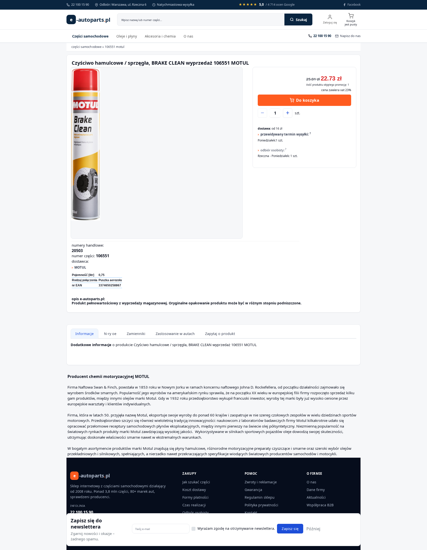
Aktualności (316, 497)
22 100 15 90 (81, 512)
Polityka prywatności (261, 505)
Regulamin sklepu (260, 497)
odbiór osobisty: (273, 150)
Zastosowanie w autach (175, 333)
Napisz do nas (350, 36)
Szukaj (301, 19)
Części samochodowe (90, 36)
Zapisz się (290, 528)
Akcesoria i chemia (160, 36)
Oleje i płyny (126, 36)
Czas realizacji (194, 505)
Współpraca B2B (320, 505)
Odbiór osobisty (195, 512)
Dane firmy (316, 489)
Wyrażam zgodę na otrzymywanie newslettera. (236, 528)
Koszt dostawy (194, 489)
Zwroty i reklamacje (261, 482)
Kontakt (251, 512)
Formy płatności (195, 497)
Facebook (354, 4)
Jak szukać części (196, 482)
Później (313, 528)
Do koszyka (307, 100)
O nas (188, 36)
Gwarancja (253, 489)
